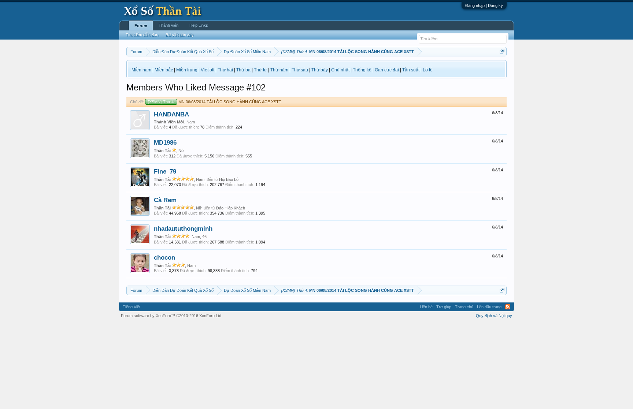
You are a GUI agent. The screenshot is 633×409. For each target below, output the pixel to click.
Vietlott (207, 69)
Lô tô (428, 69)
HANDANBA (171, 114)
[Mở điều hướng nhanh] (502, 51)
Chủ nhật (340, 69)
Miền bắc (164, 69)
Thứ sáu (300, 69)
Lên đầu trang (489, 307)
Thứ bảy (319, 69)
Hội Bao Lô (228, 179)
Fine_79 (165, 171)
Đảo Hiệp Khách (230, 208)
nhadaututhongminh (183, 228)
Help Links (198, 25)
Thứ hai (225, 69)
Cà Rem (165, 200)
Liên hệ (426, 307)
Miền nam (141, 69)
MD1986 (165, 142)
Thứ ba (243, 69)
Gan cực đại (387, 69)
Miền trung (186, 69)
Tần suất (410, 69)
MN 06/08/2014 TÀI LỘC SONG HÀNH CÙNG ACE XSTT (214, 102)
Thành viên (168, 25)
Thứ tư (260, 69)
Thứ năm (279, 69)
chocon (164, 257)
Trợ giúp (443, 307)
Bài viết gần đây (180, 35)
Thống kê (362, 69)
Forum (140, 25)
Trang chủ (464, 307)
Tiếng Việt (131, 307)
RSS (507, 306)
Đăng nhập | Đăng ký (484, 5)
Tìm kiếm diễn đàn (142, 35)
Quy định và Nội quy (494, 315)
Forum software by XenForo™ (171, 315)
